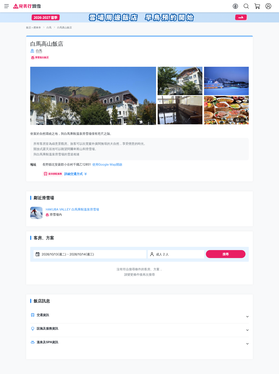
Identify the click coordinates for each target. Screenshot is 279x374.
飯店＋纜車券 (33, 27)
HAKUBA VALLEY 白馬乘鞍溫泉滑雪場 (72, 209)
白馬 (49, 27)
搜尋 (226, 254)
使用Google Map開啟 (107, 164)
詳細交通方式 (73, 174)
